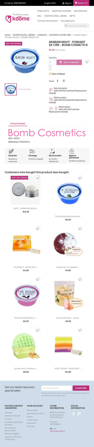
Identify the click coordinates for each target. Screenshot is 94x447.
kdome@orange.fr (57, 431)
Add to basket (69, 62)
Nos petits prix (68, 20)
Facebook (73, 413)
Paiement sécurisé (12, 416)
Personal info (32, 410)
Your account (35, 406)
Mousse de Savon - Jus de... (68, 318)
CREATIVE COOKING (61, 11)
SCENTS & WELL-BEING (55, 16)
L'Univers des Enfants (47, 20)
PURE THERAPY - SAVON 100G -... (68, 368)
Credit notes (32, 420)
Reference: (13, 142)
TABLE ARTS (43, 11)
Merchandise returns (36, 413)
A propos (8, 412)
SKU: (10, 138)
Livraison (8, 419)
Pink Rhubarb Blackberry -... (25, 318)
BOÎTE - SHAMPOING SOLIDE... (26, 208)
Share (57, 81)
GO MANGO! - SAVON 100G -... (26, 267)
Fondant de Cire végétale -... (68, 267)
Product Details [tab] (17, 123)
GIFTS (72, 16)
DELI (39, 16)
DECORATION (80, 11)
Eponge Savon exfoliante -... (26, 368)
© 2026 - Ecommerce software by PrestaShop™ (47, 443)
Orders (30, 417)
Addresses (31, 423)
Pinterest (63, 81)
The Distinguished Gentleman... (68, 216)
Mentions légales (12, 433)
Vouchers (31, 426)
